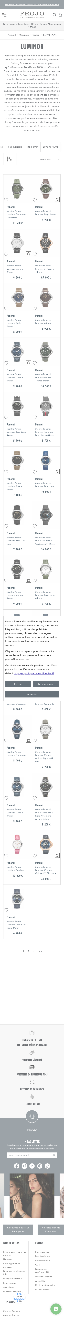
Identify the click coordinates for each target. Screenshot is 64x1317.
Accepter (32, 694)
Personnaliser (45, 684)
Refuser (18, 684)
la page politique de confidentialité (34, 673)
